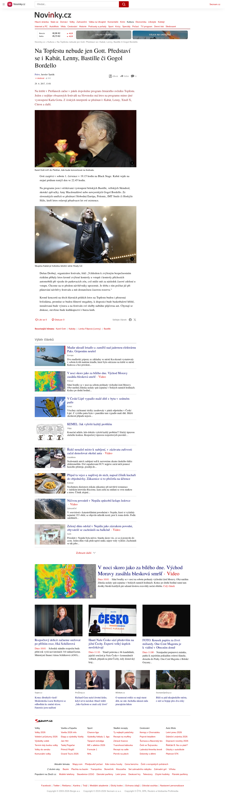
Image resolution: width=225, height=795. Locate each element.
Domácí (64, 22)
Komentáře (113, 22)
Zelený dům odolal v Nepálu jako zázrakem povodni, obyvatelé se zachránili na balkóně (100, 528)
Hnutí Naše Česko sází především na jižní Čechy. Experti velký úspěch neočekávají (111, 643)
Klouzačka (121, 769)
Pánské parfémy (180, 774)
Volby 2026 (40, 732)
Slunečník (109, 769)
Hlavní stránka (42, 22)
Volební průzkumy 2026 (46, 736)
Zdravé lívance (120, 741)
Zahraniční (82, 22)
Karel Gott (61, 328)
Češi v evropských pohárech (154, 764)
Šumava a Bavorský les (151, 741)
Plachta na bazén (79, 769)
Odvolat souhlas (150, 785)
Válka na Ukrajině (97, 22)
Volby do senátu (42, 749)
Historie (82, 26)
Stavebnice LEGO (85, 774)
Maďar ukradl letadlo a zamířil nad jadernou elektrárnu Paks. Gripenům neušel (101, 349)
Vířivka (172, 769)
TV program (146, 26)
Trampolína (96, 769)
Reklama (66, 785)
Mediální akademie (99, 785)
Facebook (46, 785)
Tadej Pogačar (68, 745)
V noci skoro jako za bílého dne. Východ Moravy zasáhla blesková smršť (97, 375)
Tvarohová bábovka (123, 745)
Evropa (70, 355)
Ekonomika (141, 22)
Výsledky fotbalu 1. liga (98, 736)
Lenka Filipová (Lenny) (90, 328)
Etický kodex (117, 785)
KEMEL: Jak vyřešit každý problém (89, 424)
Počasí (135, 26)
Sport (110, 26)
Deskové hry (134, 774)
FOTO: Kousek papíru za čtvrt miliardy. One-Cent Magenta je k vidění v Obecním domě (161, 643)
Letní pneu (121, 774)
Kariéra (76, 785)
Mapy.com (77, 764)
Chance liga (93, 732)
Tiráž (85, 785)
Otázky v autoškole (175, 749)
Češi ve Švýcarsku (149, 745)
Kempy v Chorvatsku (150, 732)
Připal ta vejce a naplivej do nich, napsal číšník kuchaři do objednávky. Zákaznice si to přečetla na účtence (101, 477)
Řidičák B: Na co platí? (177, 745)
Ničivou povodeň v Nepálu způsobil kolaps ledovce (98, 500)
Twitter (56, 785)
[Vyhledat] (124, 4)
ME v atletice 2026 (96, 745)
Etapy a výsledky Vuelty (72, 736)
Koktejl (161, 22)
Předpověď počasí (94, 764)
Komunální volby (43, 753)
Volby (72, 22)
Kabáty (72, 328)
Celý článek (169, 586)
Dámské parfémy (105, 774)
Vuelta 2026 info (69, 732)
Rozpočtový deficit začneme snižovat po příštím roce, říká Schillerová (58, 642)
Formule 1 (92, 749)
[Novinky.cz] (53, 16)
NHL (89, 753)
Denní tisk (159, 26)
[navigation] (3, 4)
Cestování (72, 26)
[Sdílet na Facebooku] (130, 319)
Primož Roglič (67, 749)
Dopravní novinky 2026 (177, 741)
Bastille (107, 328)
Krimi (122, 22)
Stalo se (54, 22)
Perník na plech (121, 753)
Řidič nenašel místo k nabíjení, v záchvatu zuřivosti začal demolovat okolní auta (99, 451)
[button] (85, 138)
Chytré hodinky (162, 774)
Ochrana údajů (132, 785)
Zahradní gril (160, 769)
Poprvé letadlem (148, 736)
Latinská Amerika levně (151, 749)
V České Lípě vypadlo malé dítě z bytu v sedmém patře (98, 400)
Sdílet (126, 76)
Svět (69, 534)
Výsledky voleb (42, 741)
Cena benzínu (131, 764)
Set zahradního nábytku (140, 769)
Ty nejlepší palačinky (123, 732)
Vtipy (69, 428)
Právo (37, 74)
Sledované (171, 26)
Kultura (130, 22)
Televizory (148, 774)
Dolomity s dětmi (148, 753)
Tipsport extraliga (95, 741)
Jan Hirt (64, 741)
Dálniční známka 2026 (177, 736)
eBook (115, 76)
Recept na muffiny (122, 736)
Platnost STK (172, 753)
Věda (63, 26)
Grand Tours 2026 (70, 753)
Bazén (66, 769)
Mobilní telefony (66, 774)
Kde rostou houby (113, 764)
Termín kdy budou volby (46, 745)
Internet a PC (41, 26)
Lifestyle (152, 22)
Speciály (126, 26)
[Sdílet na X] (134, 319)
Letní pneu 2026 (174, 732)
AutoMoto (54, 26)
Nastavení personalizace (172, 785)
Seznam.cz (215, 4)
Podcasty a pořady (97, 26)
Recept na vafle (121, 749)
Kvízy (117, 26)
